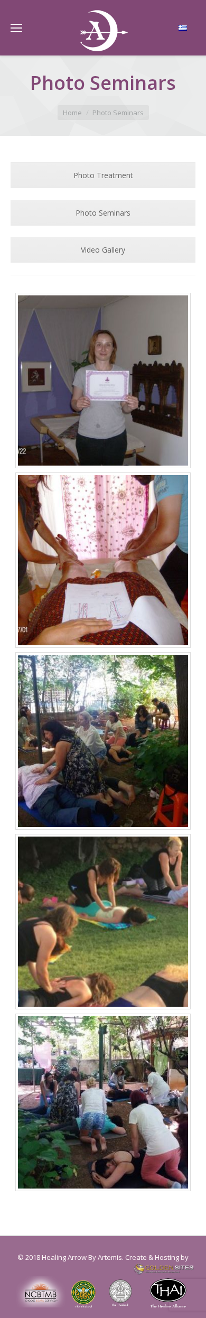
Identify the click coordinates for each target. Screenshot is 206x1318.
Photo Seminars (103, 213)
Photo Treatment (103, 175)
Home (72, 112)
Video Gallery (103, 250)
